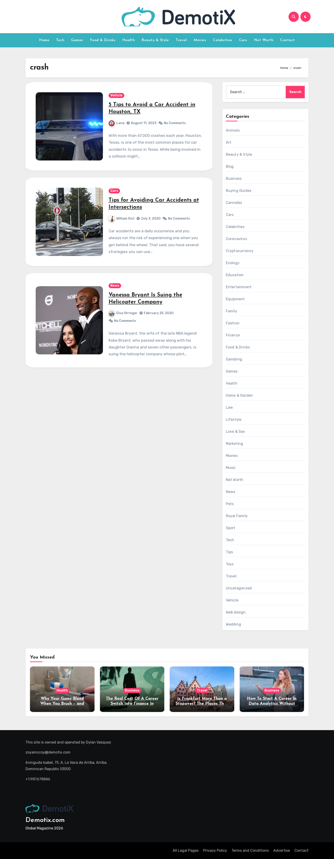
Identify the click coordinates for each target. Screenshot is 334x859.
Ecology (232, 263)
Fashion (232, 323)
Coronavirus (236, 239)
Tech (60, 40)
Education (235, 275)
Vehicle (116, 95)
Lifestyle (234, 419)
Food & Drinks (103, 40)
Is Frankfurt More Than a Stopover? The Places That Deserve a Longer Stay (202, 704)
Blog (230, 166)
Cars (243, 40)
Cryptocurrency (240, 251)
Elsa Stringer (126, 313)
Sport (230, 528)
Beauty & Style (155, 40)
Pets (230, 504)
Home (44, 40)
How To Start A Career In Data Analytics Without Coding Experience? (272, 704)
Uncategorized (239, 588)
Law (229, 407)
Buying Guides (239, 190)
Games (77, 40)
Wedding (233, 624)
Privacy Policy (215, 850)
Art (229, 142)
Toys (230, 564)
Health (128, 40)
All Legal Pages (186, 850)
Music (231, 468)
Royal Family (237, 516)
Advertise (281, 850)
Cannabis (234, 202)
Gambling (234, 359)
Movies (200, 40)
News (114, 286)
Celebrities (222, 40)
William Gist (125, 218)
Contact (287, 40)
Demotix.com (45, 820)
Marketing (234, 443)
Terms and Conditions (250, 850)
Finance (233, 335)
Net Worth (264, 40)
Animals (233, 130)
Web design (236, 612)
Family (231, 311)
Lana (120, 123)
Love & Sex (235, 431)
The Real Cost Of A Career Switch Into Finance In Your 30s (132, 704)
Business (234, 178)
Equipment (235, 299)
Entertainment (239, 287)
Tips (229, 552)
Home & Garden (239, 395)
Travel (181, 40)
